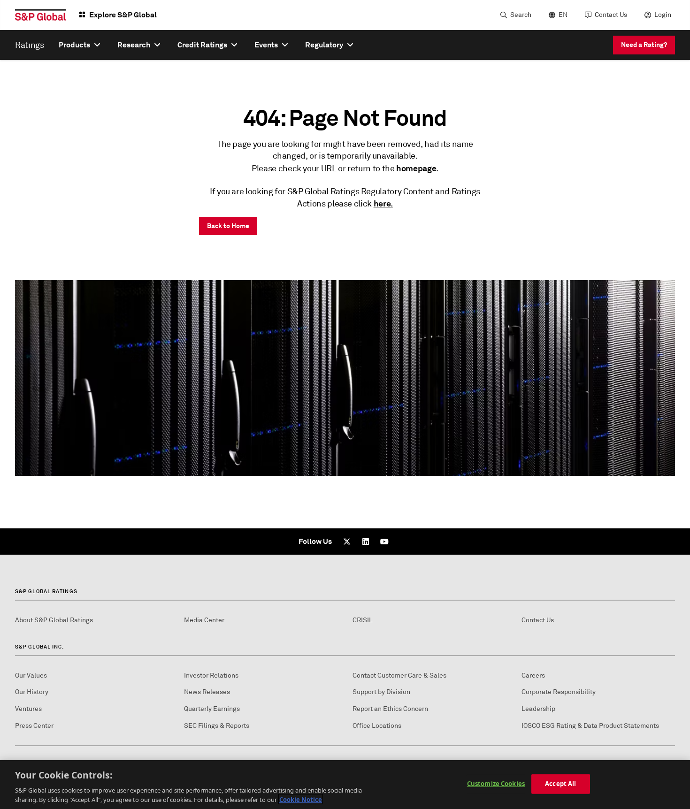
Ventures (28, 709)
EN (563, 15)
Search (520, 15)
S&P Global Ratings (46, 591)
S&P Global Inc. (39, 646)
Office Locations (377, 726)
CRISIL (363, 620)
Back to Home (228, 225)
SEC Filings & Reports (216, 726)
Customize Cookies (496, 783)
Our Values (31, 675)
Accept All (560, 783)
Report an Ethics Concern (390, 709)
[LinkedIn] (365, 541)
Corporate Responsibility (558, 692)
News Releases (207, 692)
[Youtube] (384, 541)
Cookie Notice (300, 799)
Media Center (204, 620)
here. (383, 203)
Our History (31, 692)
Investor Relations (211, 675)
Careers (533, 675)
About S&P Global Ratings (54, 620)
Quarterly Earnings (212, 709)
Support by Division (381, 692)
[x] (346, 541)
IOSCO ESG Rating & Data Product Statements (590, 726)
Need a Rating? (644, 44)
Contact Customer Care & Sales (399, 675)
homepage (416, 168)
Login (662, 15)
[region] (345, 784)
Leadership (538, 709)
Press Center (34, 726)
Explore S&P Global (123, 15)
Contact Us (611, 15)
